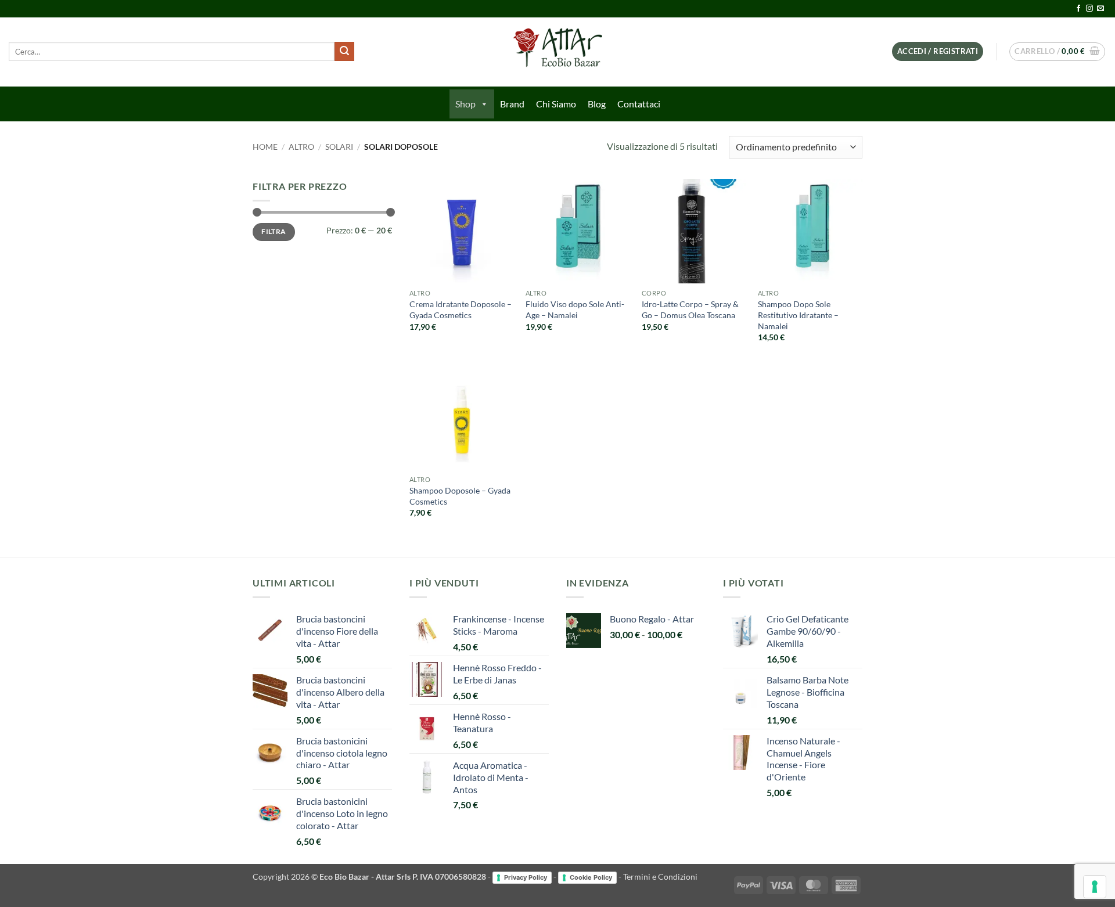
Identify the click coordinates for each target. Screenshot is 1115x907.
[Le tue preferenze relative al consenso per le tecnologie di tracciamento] (1095, 887)
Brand (512, 103)
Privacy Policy (525, 877)
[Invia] (344, 52)
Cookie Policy (591, 877)
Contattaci (638, 103)
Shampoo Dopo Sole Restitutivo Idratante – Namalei (798, 314)
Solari (339, 147)
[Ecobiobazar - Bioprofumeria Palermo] (557, 52)
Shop (465, 103)
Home (265, 147)
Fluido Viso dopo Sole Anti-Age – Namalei (575, 309)
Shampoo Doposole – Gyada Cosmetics (459, 495)
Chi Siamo (556, 103)
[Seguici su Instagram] (1089, 9)
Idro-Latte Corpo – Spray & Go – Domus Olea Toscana (690, 309)
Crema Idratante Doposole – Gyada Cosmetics (460, 309)
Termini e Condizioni (660, 876)
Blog (597, 103)
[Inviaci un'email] (1100, 9)
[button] (937, 51)
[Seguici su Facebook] (1078, 9)
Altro (301, 147)
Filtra (273, 231)
